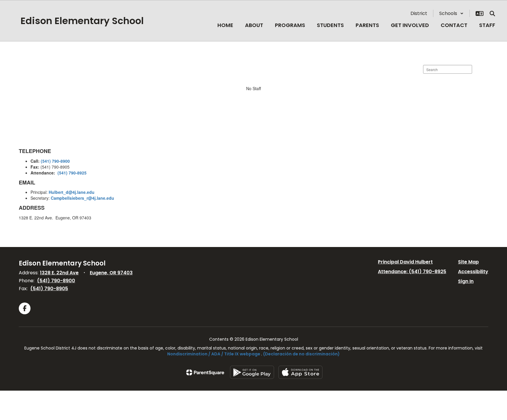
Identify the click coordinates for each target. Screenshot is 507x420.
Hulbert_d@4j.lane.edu (71, 192)
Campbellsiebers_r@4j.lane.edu (82, 198)
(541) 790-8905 (49, 288)
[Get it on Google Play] (252, 372)
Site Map (468, 261)
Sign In (466, 281)
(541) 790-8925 (72, 173)
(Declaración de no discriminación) (301, 354)
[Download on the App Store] (300, 372)
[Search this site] (492, 13)
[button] (451, 13)
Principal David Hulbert (405, 261)
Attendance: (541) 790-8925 (412, 271)
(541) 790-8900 (55, 161)
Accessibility (473, 271)
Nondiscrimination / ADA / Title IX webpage (213, 354)
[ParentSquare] (205, 372)
